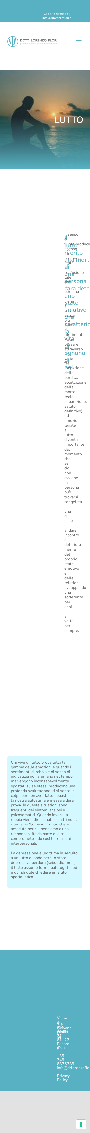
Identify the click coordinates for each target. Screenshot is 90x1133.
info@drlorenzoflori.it (57, 18)
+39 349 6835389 (56, 14)
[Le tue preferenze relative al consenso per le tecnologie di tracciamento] (81, 1124)
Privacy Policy (63, 1077)
